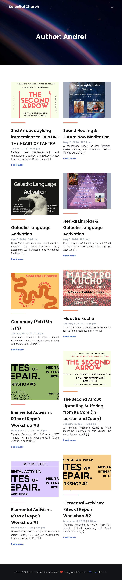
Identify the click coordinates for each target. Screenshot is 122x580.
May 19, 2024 (71, 142)
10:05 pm (41, 430)
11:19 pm (39, 333)
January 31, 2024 (73, 323)
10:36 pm (34, 148)
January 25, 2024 (21, 333)
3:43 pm (92, 521)
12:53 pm (86, 142)
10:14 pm (91, 323)
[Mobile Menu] (112, 6)
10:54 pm (91, 423)
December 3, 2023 (74, 521)
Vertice (93, 572)
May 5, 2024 (70, 239)
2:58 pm (40, 527)
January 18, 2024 (73, 423)
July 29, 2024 (19, 148)
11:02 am (85, 239)
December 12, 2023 (22, 430)
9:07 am (33, 239)
